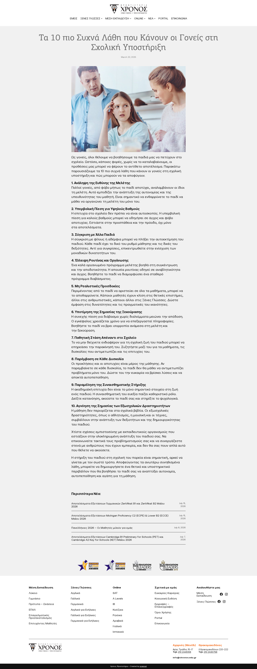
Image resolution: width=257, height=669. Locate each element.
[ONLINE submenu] (144, 18)
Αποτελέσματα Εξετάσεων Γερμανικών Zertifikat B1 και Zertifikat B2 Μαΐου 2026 (117, 505)
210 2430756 (210, 652)
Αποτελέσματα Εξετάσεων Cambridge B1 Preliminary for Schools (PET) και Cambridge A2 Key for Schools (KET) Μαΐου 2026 (117, 538)
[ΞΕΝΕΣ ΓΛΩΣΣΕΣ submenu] (101, 18)
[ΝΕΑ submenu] (155, 18)
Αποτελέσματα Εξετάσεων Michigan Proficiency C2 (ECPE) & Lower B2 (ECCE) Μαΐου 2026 (119, 517)
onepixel (143, 666)
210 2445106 (184, 652)
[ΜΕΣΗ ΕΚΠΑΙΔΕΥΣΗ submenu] (130, 18)
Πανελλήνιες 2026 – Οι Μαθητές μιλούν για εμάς (102, 527)
